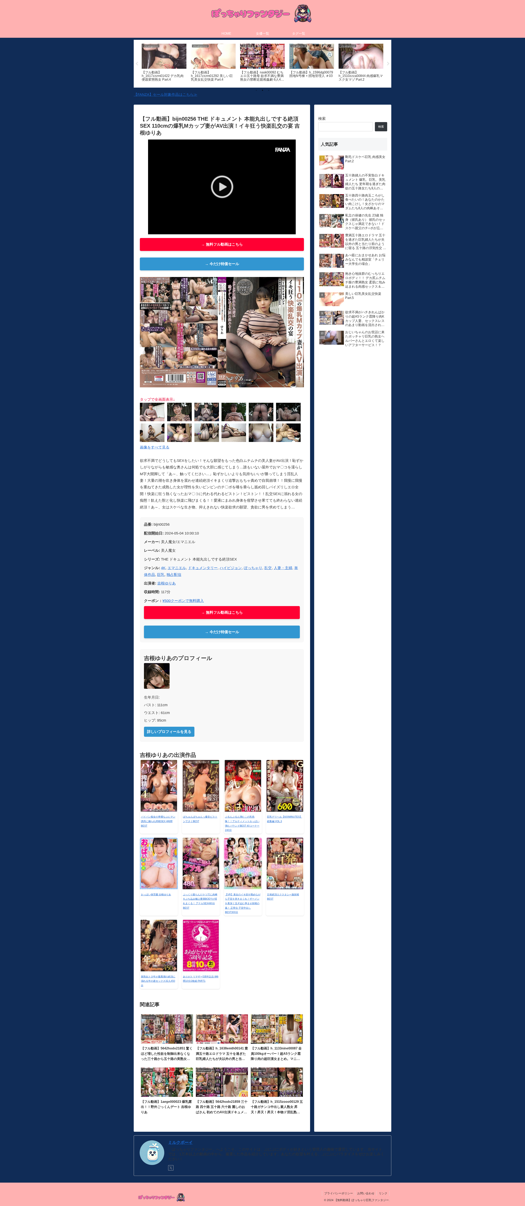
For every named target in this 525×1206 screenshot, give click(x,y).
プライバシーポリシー (338, 1193)
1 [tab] (256, 90)
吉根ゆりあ (166, 583)
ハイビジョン (231, 568)
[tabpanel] (164, 63)
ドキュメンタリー (203, 568)
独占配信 (174, 575)
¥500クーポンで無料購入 (183, 601)
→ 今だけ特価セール (222, 264)
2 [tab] (262, 90)
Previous (137, 64)
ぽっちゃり (253, 568)
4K (163, 568)
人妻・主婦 (283, 568)
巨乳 (160, 575)
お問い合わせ (365, 1193)
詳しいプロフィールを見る (169, 732)
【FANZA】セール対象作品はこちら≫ (165, 95)
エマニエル (177, 568)
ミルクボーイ (180, 1142)
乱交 (268, 568)
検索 (322, 119)
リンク (383, 1193)
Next (388, 64)
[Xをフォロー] (170, 1168)
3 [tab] (269, 90)
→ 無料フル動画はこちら (222, 244)
